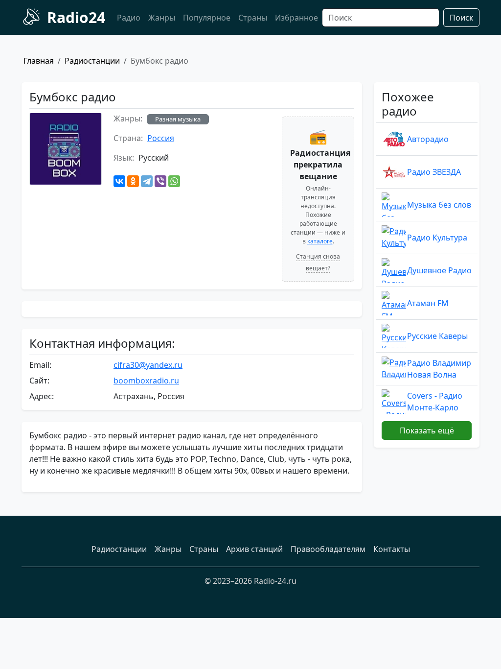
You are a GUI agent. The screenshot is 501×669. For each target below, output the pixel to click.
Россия (160, 138)
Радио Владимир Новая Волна (439, 369)
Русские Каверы (437, 336)
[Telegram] (147, 181)
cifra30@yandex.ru (148, 364)
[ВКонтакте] (119, 181)
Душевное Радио (439, 270)
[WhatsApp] (174, 181)
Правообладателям (328, 549)
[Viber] (160, 181)
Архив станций (254, 549)
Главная (38, 60)
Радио (128, 17)
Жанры (161, 17)
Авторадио (428, 139)
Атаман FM (428, 303)
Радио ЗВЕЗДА (434, 172)
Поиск (461, 17)
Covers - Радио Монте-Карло (434, 401)
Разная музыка (178, 119)
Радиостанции (92, 60)
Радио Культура (437, 237)
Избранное (296, 17)
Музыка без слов (439, 204)
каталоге (320, 241)
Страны (252, 17)
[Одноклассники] (133, 181)
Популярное (206, 17)
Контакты (391, 549)
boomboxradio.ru (146, 380)
